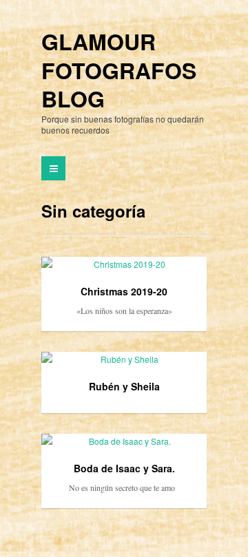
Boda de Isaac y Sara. (124, 468)
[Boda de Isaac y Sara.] (124, 441)
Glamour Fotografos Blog (118, 71)
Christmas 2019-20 (124, 291)
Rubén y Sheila (124, 386)
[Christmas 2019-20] (124, 264)
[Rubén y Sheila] (124, 359)
